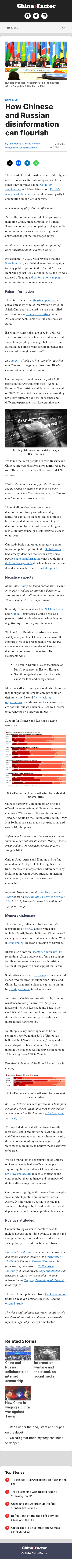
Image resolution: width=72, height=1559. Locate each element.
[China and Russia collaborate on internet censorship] (18, 1353)
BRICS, (29, 929)
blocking (45, 892)
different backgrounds (19, 563)
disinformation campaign (46, 277)
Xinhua (15, 614)
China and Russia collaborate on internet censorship (16, 1372)
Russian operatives (44, 300)
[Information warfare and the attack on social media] (47, 1353)
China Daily (55, 609)
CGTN (43, 609)
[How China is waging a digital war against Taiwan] (18, 1393)
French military (14, 263)
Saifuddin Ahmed (49, 1271)
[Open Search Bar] (64, 27)
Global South (53, 549)
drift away (40, 975)
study (14, 360)
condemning (16, 943)
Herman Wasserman (43, 1261)
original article (14, 1303)
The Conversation (55, 1294)
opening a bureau (19, 989)
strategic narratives (38, 314)
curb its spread (48, 568)
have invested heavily (18, 1174)
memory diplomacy (45, 952)
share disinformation (27, 558)
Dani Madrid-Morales (19, 1252)
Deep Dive (11, 100)
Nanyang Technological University (45, 1280)
